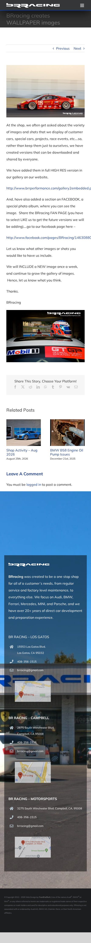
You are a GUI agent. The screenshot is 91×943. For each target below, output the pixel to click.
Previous (63, 48)
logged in (33, 484)
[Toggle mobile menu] (82, 5)
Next (77, 48)
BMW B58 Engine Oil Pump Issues (66, 452)
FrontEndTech (44, 897)
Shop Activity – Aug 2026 (21, 452)
